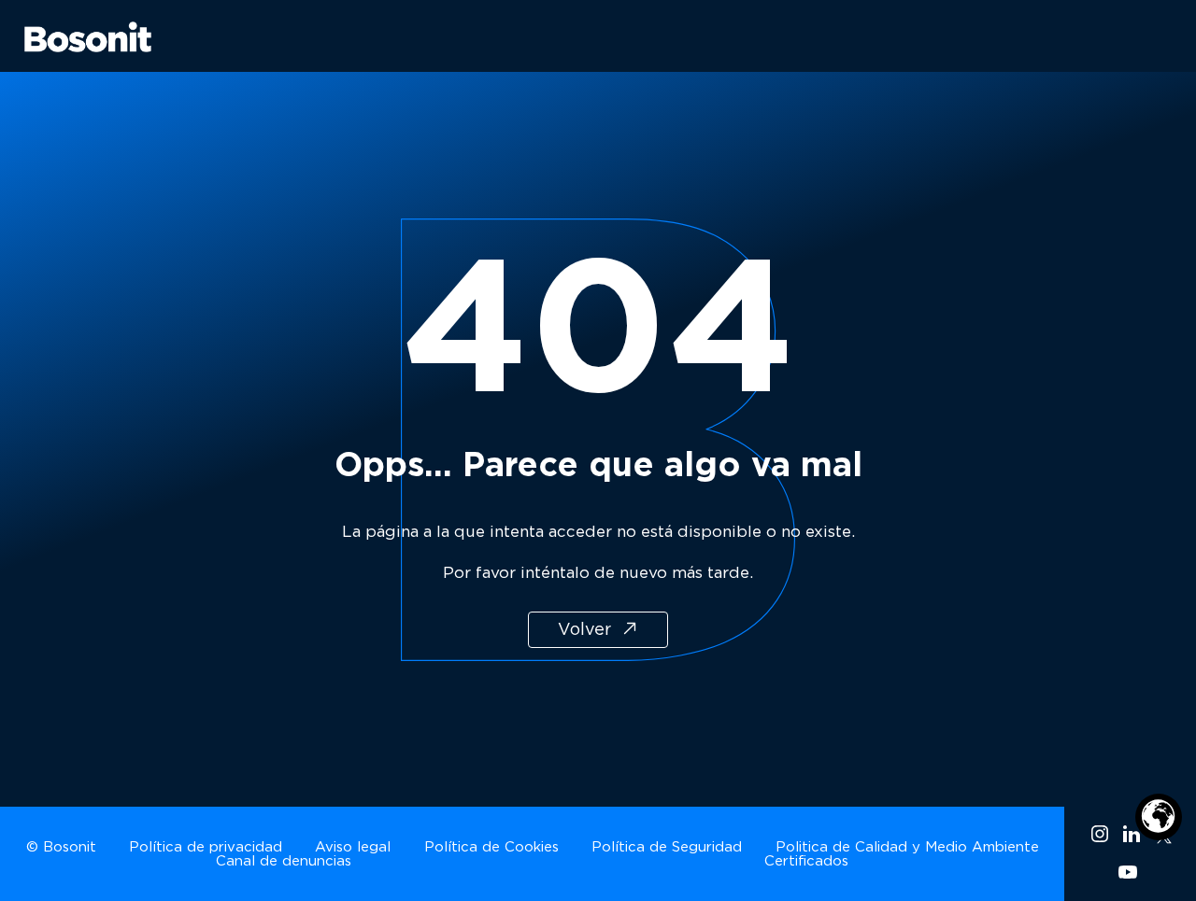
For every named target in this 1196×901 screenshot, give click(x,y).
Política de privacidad (205, 846)
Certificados (806, 860)
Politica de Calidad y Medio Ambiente (907, 846)
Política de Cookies (491, 846)
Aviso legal (353, 846)
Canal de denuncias (283, 860)
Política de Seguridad (666, 846)
